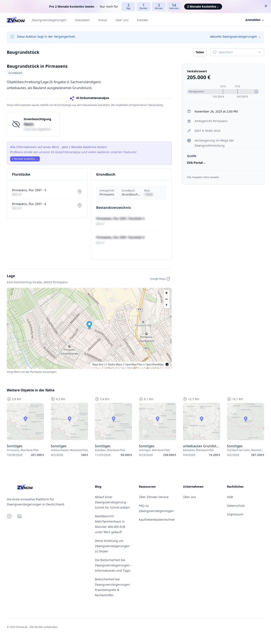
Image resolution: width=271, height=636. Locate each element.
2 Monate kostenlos (203, 6)
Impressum (235, 514)
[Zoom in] (166, 293)
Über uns (122, 20)
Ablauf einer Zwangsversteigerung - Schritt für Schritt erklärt (112, 502)
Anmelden (254, 20)
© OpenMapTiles (132, 364)
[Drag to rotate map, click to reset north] (166, 305)
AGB (230, 497)
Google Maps (158, 279)
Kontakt (142, 20)
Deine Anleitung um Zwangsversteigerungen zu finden (112, 546)
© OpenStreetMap (153, 364)
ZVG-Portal (196, 163)
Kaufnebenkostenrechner (157, 520)
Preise (102, 20)
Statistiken (82, 20)
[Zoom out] (166, 299)
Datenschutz (236, 506)
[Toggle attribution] (167, 364)
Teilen (200, 52)
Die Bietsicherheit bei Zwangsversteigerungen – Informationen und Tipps (113, 565)
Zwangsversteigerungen (49, 20)
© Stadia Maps (113, 364)
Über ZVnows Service (154, 497)
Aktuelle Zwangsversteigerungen (235, 36)
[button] (89, 325)
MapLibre (97, 364)
